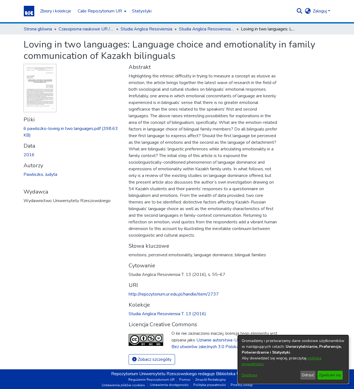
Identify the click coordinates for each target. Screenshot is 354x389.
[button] (29, 11)
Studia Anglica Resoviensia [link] (146, 29)
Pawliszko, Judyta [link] (40, 174)
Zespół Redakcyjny (210, 379)
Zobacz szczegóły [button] (154, 359)
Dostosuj (249, 375)
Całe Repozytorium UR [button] (100, 11)
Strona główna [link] (38, 29)
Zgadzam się (330, 375)
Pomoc (185, 379)
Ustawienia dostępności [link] (169, 385)
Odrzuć (308, 375)
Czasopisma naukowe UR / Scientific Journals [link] (86, 29)
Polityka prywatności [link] (209, 385)
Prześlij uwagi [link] (242, 385)
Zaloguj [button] (320, 11)
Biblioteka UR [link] (229, 374)
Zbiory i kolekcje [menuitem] (55, 11)
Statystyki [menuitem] (142, 11)
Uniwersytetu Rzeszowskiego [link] (168, 374)
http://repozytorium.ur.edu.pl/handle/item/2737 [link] (174, 294)
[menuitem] (101, 11)
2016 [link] (29, 155)
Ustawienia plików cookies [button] (123, 385)
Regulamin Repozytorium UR (151, 379)
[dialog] (293, 359)
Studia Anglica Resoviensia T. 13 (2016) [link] (206, 29)
